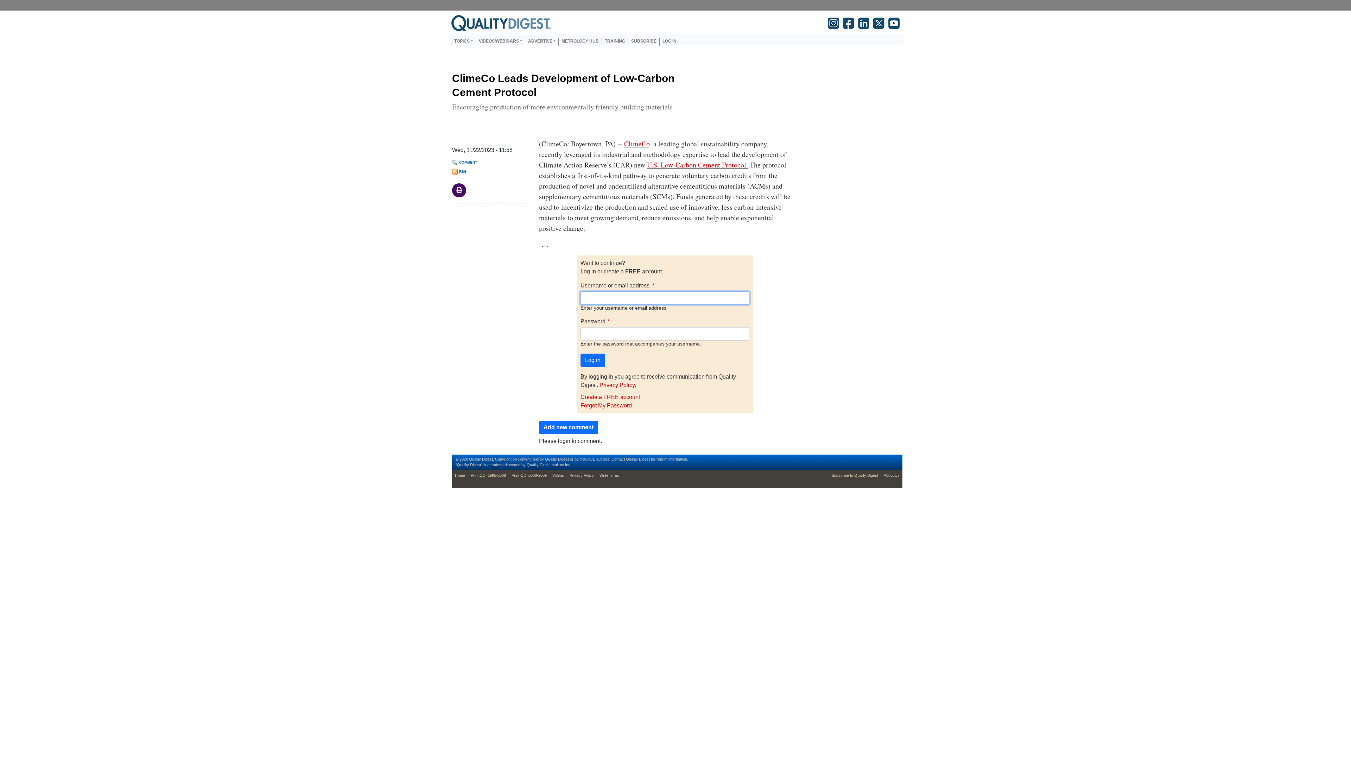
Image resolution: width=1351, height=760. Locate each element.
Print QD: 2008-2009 (529, 475)
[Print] (459, 190)
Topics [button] (462, 41)
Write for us (609, 475)
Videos (558, 475)
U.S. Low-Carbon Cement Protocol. (697, 165)
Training (615, 41)
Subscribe (644, 41)
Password (593, 321)
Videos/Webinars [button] (499, 41)
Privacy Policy (617, 385)
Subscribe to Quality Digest (855, 475)
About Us (892, 475)
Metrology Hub (580, 41)
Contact (618, 459)
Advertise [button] (540, 41)
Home (460, 475)
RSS (463, 171)
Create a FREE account (610, 397)
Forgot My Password (606, 405)
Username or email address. (616, 286)
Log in (669, 41)
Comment (468, 162)
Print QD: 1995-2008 (488, 475)
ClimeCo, (638, 143)
